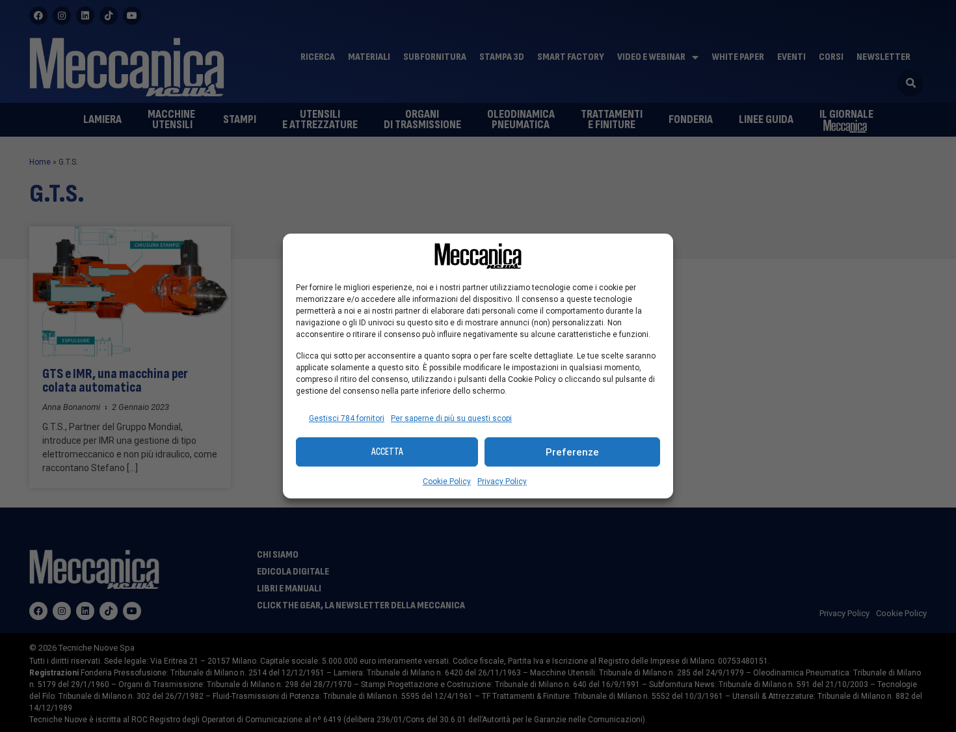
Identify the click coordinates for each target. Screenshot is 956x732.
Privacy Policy (502, 481)
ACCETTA (387, 452)
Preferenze (572, 452)
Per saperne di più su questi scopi (451, 418)
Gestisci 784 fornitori (346, 418)
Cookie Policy (447, 481)
